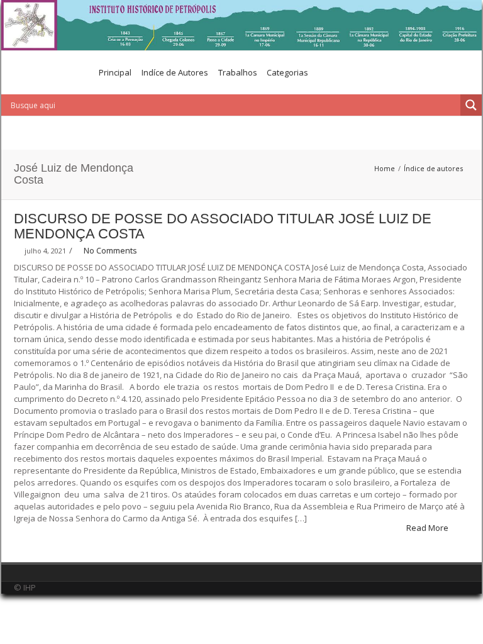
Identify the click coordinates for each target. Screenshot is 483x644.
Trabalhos (237, 72)
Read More (428, 527)
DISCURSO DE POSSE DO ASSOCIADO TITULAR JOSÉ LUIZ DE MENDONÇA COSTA (222, 226)
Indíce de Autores (175, 72)
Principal (115, 72)
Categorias (287, 72)
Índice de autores (433, 168)
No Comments (110, 250)
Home (384, 168)
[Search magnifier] (471, 105)
